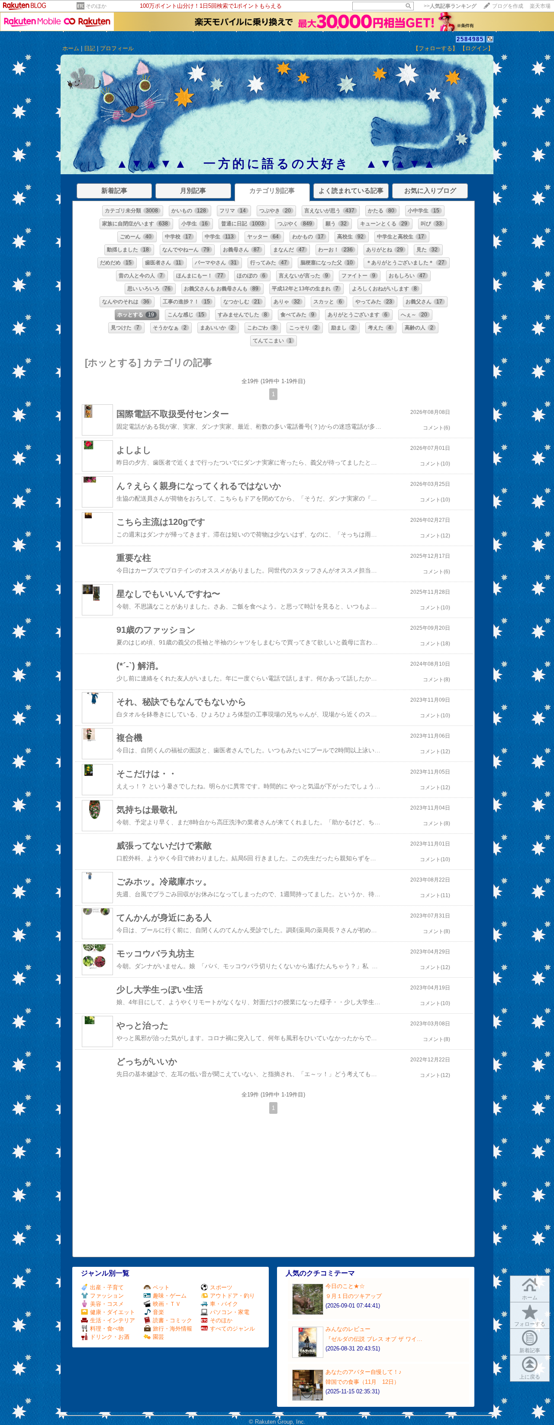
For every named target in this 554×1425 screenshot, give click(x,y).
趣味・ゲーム (170, 1295)
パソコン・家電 (229, 1312)
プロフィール (117, 48)
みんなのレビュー (347, 1329)
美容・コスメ (107, 1304)
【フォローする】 (435, 48)
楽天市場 (540, 6)
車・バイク (224, 1304)
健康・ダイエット (112, 1312)
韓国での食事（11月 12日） (362, 1382)
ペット (161, 1287)
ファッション (107, 1295)
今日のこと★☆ (345, 1286)
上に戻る (529, 1377)
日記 (89, 48)
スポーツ (221, 1287)
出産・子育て (107, 1287)
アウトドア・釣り (232, 1295)
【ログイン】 (476, 48)
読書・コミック (172, 1320)
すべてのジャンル (232, 1328)
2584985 (470, 39)
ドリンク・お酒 (109, 1337)
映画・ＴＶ (167, 1304)
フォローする (529, 1324)
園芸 (158, 1337)
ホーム (70, 48)
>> (450, 6)
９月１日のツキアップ (353, 1296)
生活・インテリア (112, 1320)
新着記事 (529, 1350)
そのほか (96, 6)
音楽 (158, 1312)
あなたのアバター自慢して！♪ (363, 1372)
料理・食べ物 (107, 1328)
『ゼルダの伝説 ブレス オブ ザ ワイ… (373, 1339)
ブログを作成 (507, 6)
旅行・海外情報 (172, 1328)
